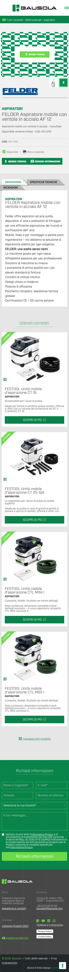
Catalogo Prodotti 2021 (15, 926)
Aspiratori (49, 20)
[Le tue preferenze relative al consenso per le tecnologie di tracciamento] (62, 965)
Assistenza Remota (15, 938)
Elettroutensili (33, 20)
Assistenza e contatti (14, 908)
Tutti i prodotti (12, 20)
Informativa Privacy (42, 834)
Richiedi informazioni (34, 856)
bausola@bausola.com (49, 908)
